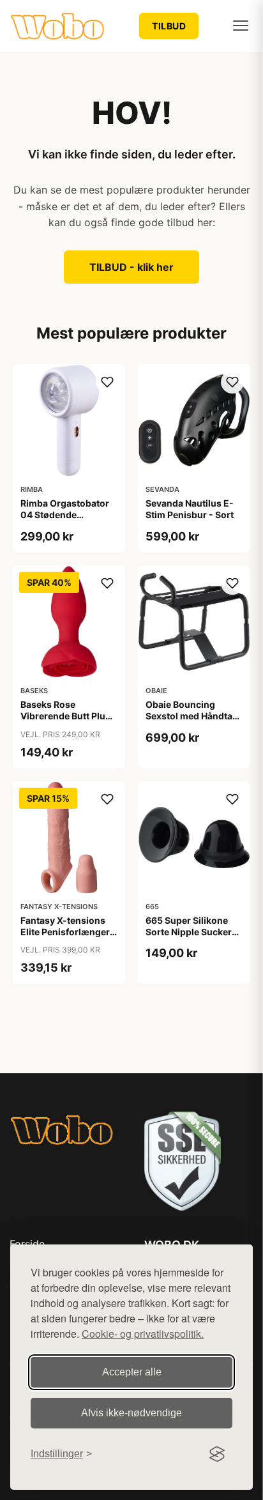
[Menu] (240, 25)
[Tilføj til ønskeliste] (107, 382)
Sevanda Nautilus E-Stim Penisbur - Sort (190, 509)
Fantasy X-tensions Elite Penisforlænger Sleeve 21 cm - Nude (65, 932)
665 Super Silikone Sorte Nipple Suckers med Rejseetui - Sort (191, 932)
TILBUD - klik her (131, 267)
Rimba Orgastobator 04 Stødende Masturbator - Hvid (64, 515)
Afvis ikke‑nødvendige (131, 1412)
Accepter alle (132, 1371)
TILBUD (169, 25)
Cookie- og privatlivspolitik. (143, 1333)
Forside (27, 1243)
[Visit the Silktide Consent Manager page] (217, 1454)
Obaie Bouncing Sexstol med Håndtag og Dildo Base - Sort (192, 716)
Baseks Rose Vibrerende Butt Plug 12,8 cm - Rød (65, 716)
